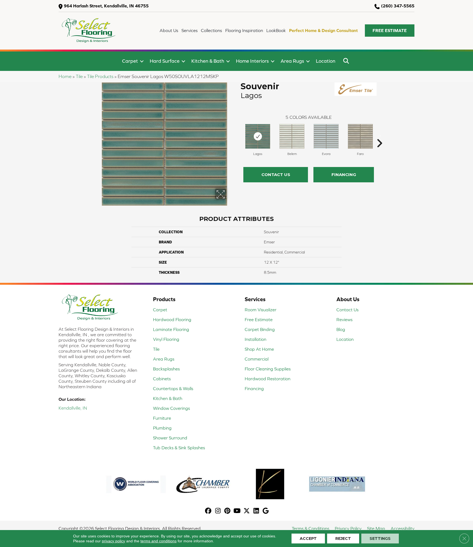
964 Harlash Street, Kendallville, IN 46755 (106, 5)
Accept (308, 538)
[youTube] (237, 511)
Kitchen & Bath (207, 61)
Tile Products (100, 76)
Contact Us (275, 174)
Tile (79, 76)
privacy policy (113, 541)
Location (325, 61)
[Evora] (326, 136)
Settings (380, 538)
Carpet (130, 61)
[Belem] (292, 136)
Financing (343, 174)
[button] (389, 30)
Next (379, 135)
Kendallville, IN (73, 407)
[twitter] (247, 511)
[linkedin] (256, 511)
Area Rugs (292, 61)
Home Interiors (252, 61)
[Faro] (360, 136)
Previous (238, 135)
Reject (343, 538)
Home (65, 76)
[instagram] (218, 511)
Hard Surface (165, 61)
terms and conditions (158, 541)
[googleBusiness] (266, 511)
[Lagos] (258, 136)
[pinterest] (228, 511)
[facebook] (208, 511)
